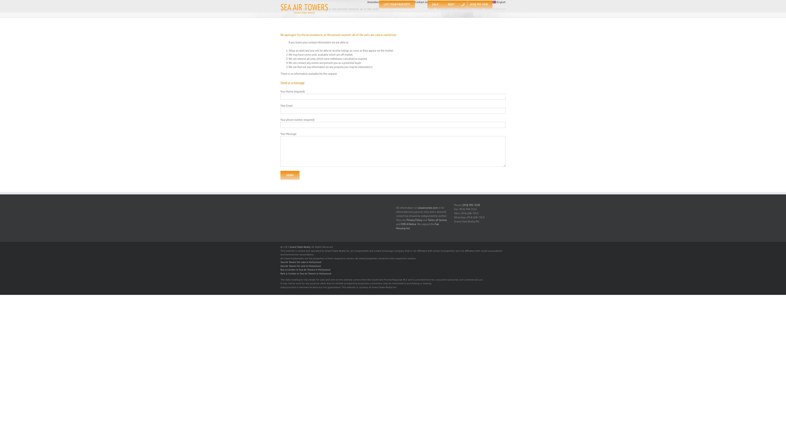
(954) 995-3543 (471, 205)
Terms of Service (437, 220)
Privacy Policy (414, 220)
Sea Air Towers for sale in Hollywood (300, 262)
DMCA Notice (408, 224)
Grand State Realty (300, 246)
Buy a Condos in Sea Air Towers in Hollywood (305, 269)
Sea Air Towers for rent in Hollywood (300, 265)
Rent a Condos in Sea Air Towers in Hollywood (305, 273)
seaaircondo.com (428, 208)
